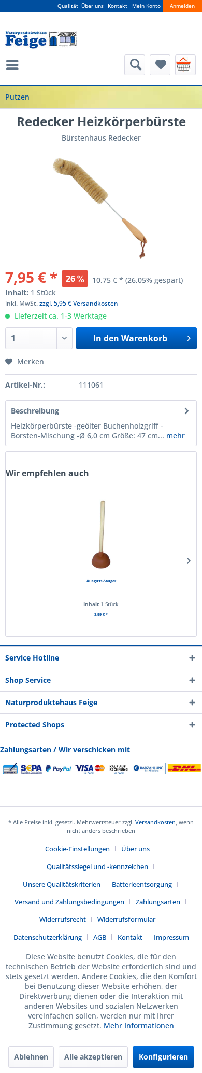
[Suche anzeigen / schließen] (134, 64)
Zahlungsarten (158, 901)
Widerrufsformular (126, 919)
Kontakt (117, 6)
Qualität (67, 6)
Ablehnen (31, 1057)
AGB (99, 937)
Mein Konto (146, 6)
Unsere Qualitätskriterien (61, 884)
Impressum (171, 937)
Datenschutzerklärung (47, 937)
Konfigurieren (163, 1057)
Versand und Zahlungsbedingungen (69, 901)
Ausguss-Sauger (101, 580)
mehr (174, 436)
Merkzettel (160, 64)
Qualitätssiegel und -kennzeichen (97, 866)
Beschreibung (35, 411)
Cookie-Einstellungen (77, 849)
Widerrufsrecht (62, 919)
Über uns (92, 6)
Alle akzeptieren (93, 1057)
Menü (15, 64)
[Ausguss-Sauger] (101, 535)
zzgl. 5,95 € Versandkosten (78, 303)
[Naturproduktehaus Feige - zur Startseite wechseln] (41, 40)
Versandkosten (155, 822)
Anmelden (182, 6)
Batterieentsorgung (142, 884)
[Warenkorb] (185, 64)
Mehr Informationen (139, 1025)
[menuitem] (15, 64)
